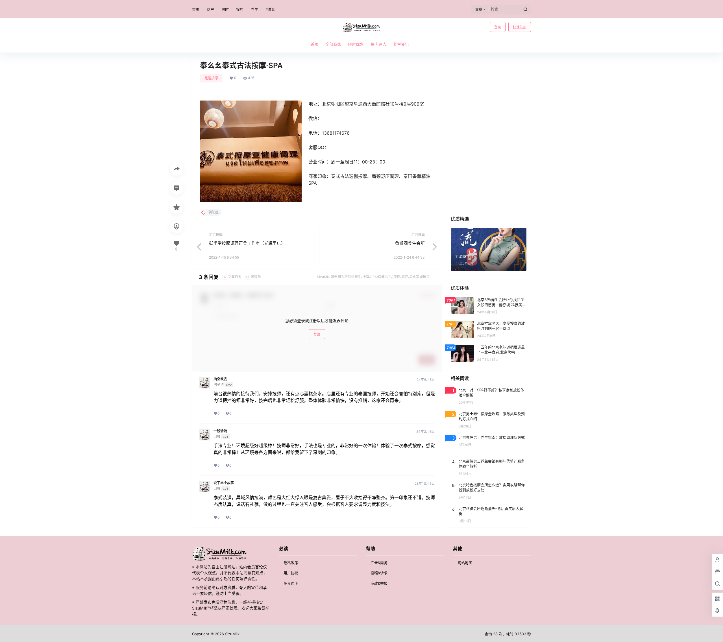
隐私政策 (291, 562)
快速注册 (519, 27)
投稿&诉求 (379, 573)
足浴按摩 (211, 78)
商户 (210, 9)
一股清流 (220, 431)
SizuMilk (231, 634)
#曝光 (270, 9)
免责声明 (291, 583)
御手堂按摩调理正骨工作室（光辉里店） (247, 243)
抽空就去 (220, 379)
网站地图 (465, 562)
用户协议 (291, 573)
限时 (225, 9)
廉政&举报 (379, 583)
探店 (239, 9)
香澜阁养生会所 (410, 243)
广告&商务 (379, 562)
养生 (254, 9)
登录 (497, 27)
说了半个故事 (224, 483)
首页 (195, 9)
